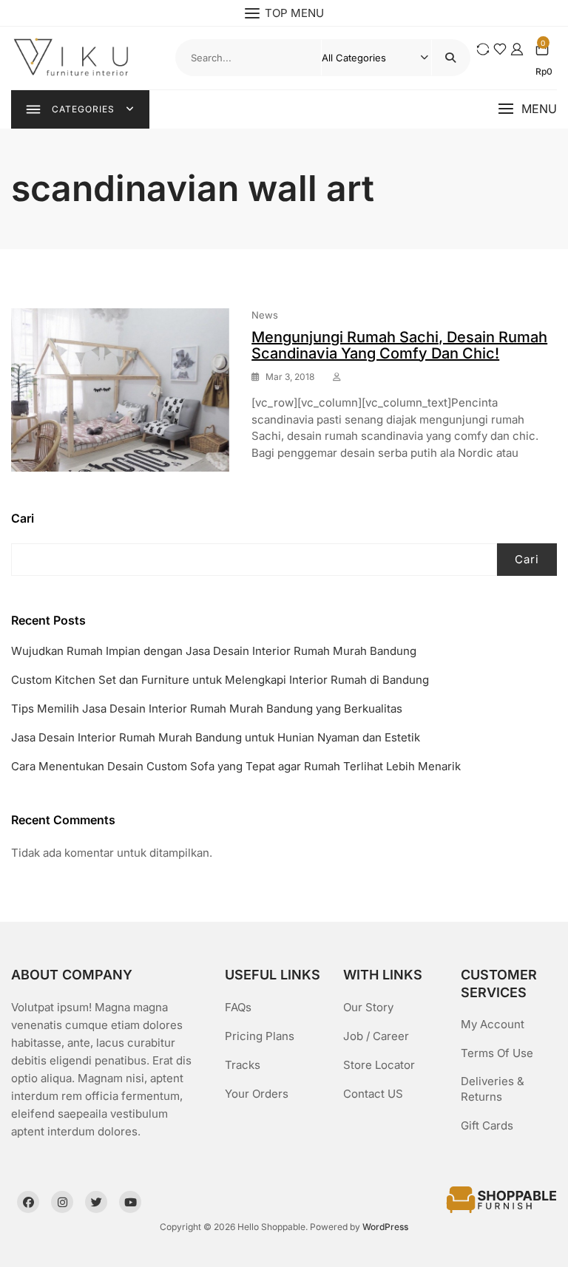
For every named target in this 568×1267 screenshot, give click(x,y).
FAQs (238, 1007)
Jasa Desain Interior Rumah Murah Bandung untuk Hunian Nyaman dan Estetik (215, 737)
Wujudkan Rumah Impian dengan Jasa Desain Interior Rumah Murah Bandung (213, 651)
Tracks (242, 1065)
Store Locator (379, 1065)
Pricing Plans (259, 1036)
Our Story (368, 1007)
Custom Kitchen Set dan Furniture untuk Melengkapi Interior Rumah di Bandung (220, 680)
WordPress (385, 1226)
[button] (527, 109)
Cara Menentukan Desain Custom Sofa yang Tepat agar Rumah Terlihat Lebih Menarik (236, 766)
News (264, 315)
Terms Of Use (497, 1053)
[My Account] (517, 49)
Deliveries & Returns (492, 1089)
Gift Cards (487, 1125)
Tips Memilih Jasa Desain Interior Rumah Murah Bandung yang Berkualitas (206, 709)
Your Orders (256, 1094)
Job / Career (376, 1036)
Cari (22, 518)
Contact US (373, 1094)
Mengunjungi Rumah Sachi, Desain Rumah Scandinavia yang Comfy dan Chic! (399, 345)
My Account (492, 1024)
